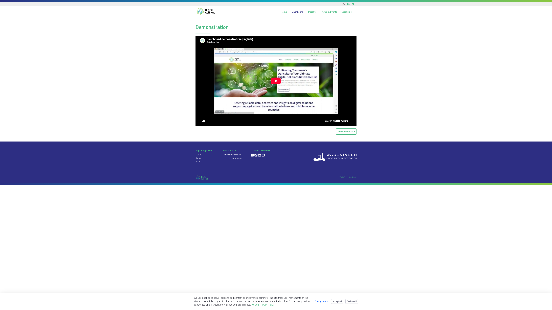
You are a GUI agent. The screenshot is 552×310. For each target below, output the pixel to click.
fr (353, 4)
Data (197, 161)
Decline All (352, 301)
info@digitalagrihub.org (232, 155)
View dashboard (346, 131)
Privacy (342, 177)
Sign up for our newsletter (232, 158)
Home (284, 11)
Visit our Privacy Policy (262, 304)
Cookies (352, 177)
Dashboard (297, 11)
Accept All (337, 301)
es (348, 4)
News (198, 155)
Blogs (198, 158)
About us (347, 11)
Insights (312, 11)
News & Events (329, 11)
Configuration (321, 301)
